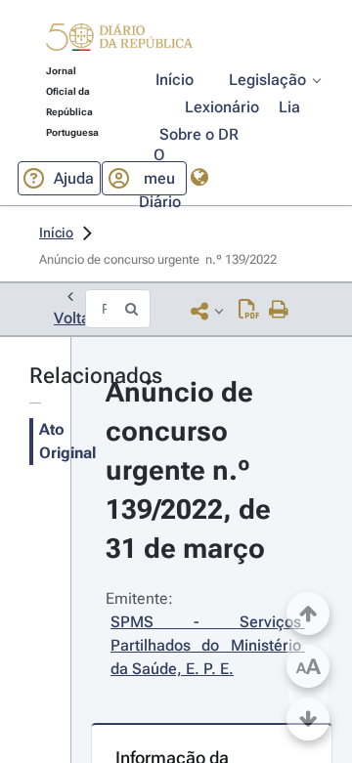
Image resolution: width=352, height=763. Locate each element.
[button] (119, 40)
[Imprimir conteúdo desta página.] (279, 310)
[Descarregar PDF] (249, 310)
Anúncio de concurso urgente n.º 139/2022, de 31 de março (192, 470)
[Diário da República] (119, 41)
